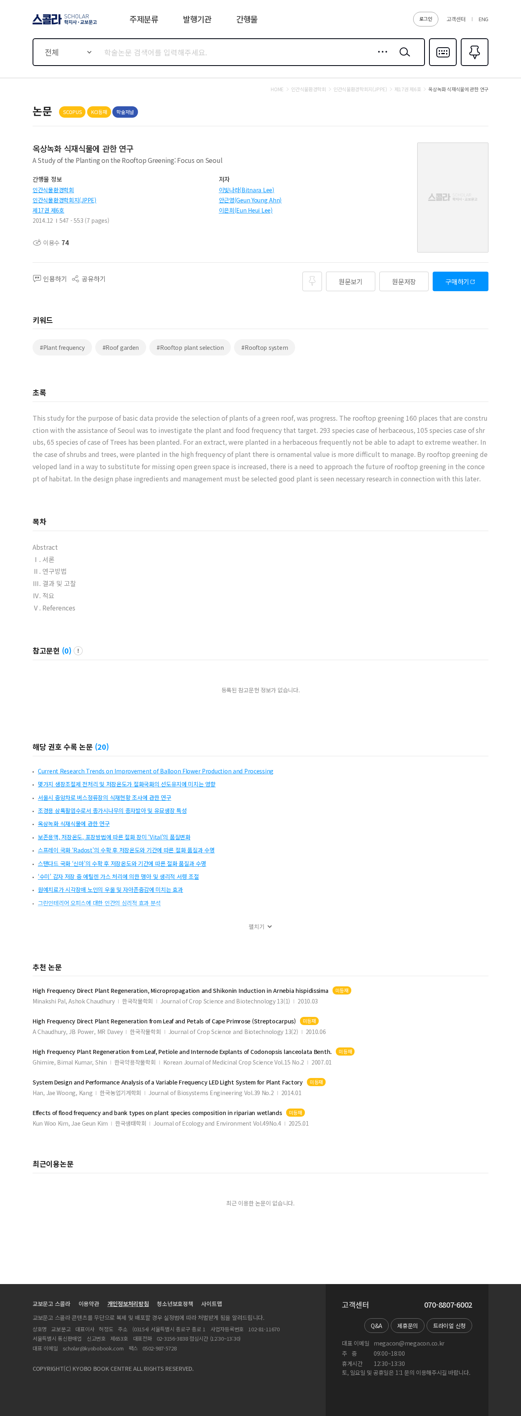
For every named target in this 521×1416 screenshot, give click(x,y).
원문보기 (351, 281)
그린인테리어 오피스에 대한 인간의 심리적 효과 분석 (99, 903)
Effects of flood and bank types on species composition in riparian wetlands (157, 1113)
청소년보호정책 (175, 1304)
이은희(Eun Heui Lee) (246, 210)
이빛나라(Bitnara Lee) (246, 190)
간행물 (247, 19)
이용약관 (89, 1304)
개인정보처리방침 (128, 1304)
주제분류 (143, 19)
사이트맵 (211, 1304)
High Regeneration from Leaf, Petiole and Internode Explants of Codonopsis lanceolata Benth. (182, 1052)
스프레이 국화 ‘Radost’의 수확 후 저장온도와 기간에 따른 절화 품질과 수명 (126, 850)
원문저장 (404, 281)
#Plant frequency (62, 347)
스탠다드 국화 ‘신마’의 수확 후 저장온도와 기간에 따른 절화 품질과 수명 (122, 863)
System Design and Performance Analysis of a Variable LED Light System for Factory (168, 1082)
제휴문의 (407, 1326)
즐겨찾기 (474, 65)
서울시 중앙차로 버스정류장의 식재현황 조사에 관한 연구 (104, 797)
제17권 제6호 (48, 210)
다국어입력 (443, 65)
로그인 (425, 18)
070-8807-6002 (448, 1304)
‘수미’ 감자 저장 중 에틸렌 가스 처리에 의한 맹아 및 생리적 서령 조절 (118, 876)
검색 (403, 58)
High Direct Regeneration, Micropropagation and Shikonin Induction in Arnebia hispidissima (180, 990)
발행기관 (197, 19)
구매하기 (457, 281)
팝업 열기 (78, 650)
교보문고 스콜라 (51, 1304)
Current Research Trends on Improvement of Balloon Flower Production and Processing (156, 771)
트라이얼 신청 (449, 1326)
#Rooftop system (264, 347)
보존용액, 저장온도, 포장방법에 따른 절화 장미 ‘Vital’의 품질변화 (114, 837)
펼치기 (257, 926)
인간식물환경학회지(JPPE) (64, 200)
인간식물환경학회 (53, 190)
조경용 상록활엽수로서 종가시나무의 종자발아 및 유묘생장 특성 (112, 810)
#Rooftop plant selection (190, 347)
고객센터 (456, 19)
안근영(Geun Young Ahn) (250, 200)
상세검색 (380, 58)
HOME (277, 89)
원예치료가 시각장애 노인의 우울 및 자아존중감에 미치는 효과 (110, 889)
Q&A (376, 1326)
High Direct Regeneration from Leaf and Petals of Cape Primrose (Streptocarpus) (164, 1021)
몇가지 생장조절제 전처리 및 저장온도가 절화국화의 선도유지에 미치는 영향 (127, 784)
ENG (483, 19)
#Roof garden (121, 347)
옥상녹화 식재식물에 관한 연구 (74, 823)
